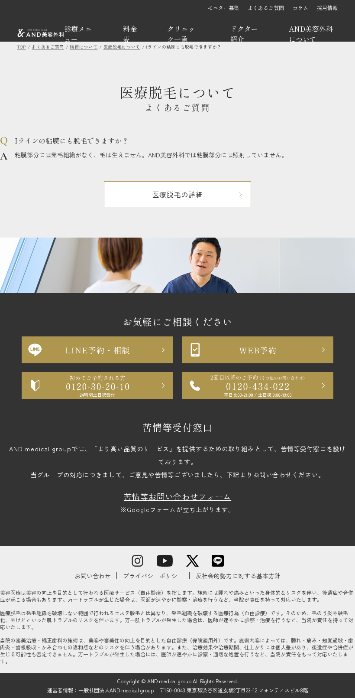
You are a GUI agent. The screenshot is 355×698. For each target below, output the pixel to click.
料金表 (130, 33)
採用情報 (327, 7)
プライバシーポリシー (153, 575)
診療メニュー (78, 33)
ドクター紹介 (244, 33)
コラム (300, 7)
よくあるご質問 (266, 7)
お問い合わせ (92, 575)
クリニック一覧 (181, 33)
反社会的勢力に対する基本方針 (238, 575)
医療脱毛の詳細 (177, 194)
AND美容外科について (311, 33)
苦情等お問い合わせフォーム (177, 496)
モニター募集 (223, 7)
